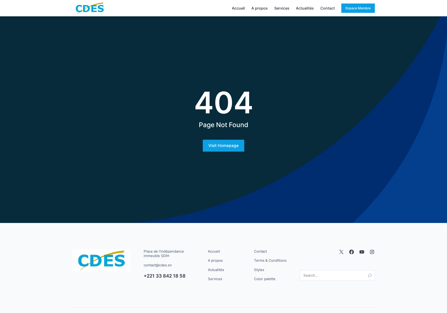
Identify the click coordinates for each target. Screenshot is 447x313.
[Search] (370, 275)
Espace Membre (358, 8)
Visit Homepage (223, 145)
